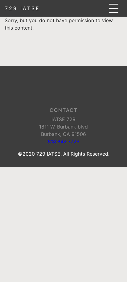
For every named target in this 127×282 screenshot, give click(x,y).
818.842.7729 (64, 141)
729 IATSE (22, 8)
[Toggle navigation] (113, 8)
